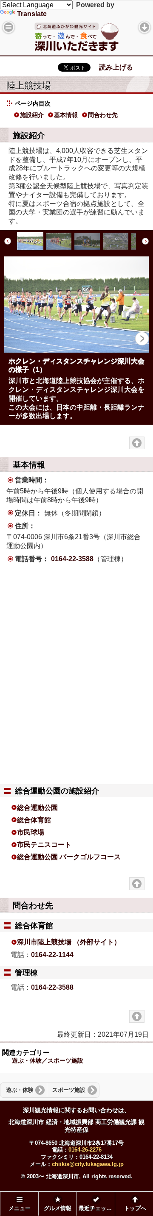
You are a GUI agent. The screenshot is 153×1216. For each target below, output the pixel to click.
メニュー (19, 1208)
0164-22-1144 (52, 954)
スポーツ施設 (68, 1090)
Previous (8, 241)
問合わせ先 (103, 114)
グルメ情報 (57, 1208)
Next (144, 241)
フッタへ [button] (144, 27)
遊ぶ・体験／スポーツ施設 (47, 1060)
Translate (32, 13)
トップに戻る (136, 443)
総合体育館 (34, 820)
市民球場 (30, 832)
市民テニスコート (44, 844)
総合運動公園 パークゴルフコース (69, 856)
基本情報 (66, 114)
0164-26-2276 (85, 1149)
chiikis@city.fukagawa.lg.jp (88, 1164)
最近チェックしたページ (97, 1208)
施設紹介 (32, 114)
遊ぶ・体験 (20, 1090)
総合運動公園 (37, 807)
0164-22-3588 (72, 558)
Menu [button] (8, 27)
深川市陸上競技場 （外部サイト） (69, 942)
